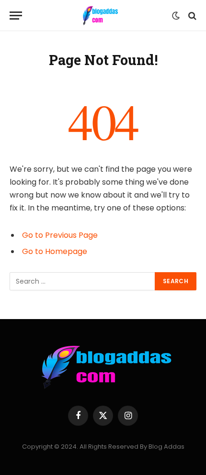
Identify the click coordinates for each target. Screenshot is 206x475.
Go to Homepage (54, 251)
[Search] (191, 15)
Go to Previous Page (60, 235)
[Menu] (16, 15)
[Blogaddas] (99, 15)
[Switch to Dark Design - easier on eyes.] (176, 15)
